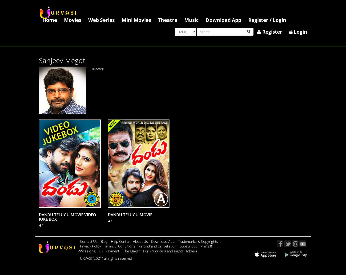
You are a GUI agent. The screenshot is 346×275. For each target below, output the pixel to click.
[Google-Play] (296, 253)
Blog (104, 241)
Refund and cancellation (157, 246)
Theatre (167, 19)
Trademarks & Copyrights (198, 241)
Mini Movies (136, 19)
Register (271, 31)
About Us (141, 241)
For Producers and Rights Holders (170, 251)
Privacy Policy (91, 246)
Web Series (101, 19)
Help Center (120, 241)
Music (191, 19)
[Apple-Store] (265, 253)
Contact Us (88, 241)
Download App (223, 19)
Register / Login (267, 19)
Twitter (287, 243)
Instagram (295, 243)
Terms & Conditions (120, 246)
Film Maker (132, 251)
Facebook (280, 243)
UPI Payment (109, 251)
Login (300, 31)
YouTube (302, 243)
